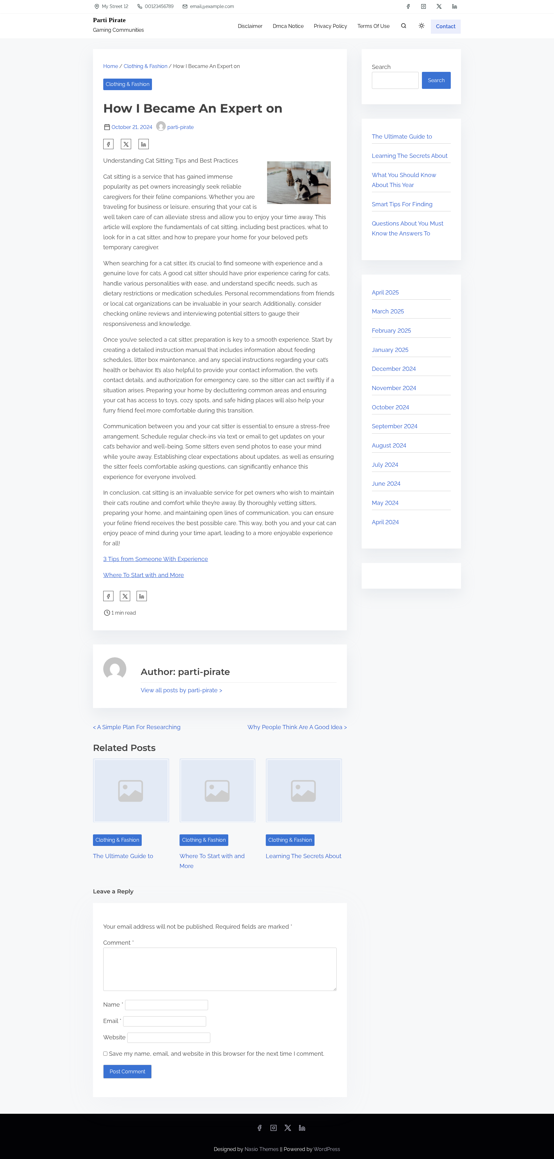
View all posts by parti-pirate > (181, 690)
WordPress (327, 1149)
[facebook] (408, 6)
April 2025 (385, 292)
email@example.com (211, 6)
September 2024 (394, 426)
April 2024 (385, 522)
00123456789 (158, 6)
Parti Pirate (109, 19)
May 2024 (385, 502)
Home (110, 66)
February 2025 (391, 330)
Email (112, 1021)
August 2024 (389, 445)
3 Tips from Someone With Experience (155, 559)
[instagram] (423, 6)
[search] (404, 27)
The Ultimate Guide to (123, 856)
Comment (118, 942)
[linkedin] (454, 6)
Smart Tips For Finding (402, 204)
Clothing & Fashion (145, 66)
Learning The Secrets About (303, 856)
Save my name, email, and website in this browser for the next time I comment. (216, 1053)
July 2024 (385, 464)
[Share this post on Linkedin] (143, 144)
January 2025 (390, 349)
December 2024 (394, 368)
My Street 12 (114, 6)
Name (113, 1004)
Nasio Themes (262, 1149)
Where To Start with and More (143, 575)
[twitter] (439, 6)
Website (114, 1037)
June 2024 (386, 483)
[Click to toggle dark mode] (422, 26)
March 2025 (388, 311)
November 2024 (394, 388)
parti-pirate (180, 127)
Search (381, 67)
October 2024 (390, 407)
